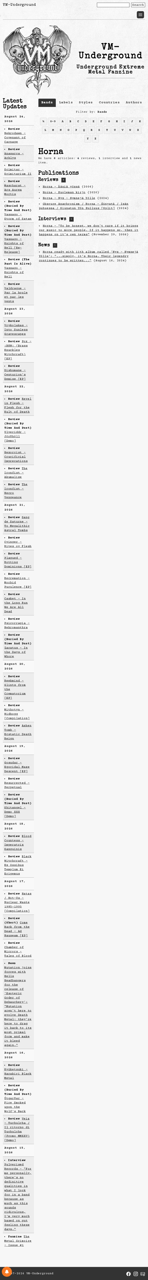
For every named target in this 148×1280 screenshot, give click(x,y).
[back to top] (139, 1259)
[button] (140, 14)
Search (138, 5)
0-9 (53, 121)
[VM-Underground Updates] (7, 1272)
